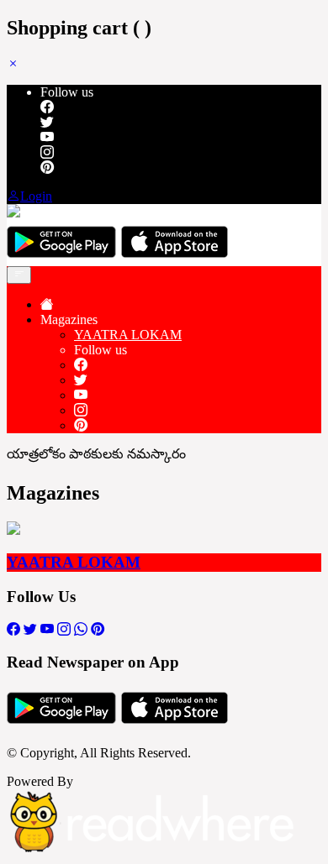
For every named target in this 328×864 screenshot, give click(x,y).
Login (36, 196)
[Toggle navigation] (19, 275)
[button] (13, 63)
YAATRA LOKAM (128, 334)
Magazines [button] (69, 319)
